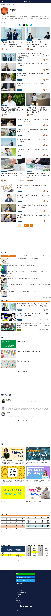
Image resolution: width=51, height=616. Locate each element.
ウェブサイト (3, 22)
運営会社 (17, 585)
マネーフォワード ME (20, 602)
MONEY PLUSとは (19, 583)
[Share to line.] (27, 25)
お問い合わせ (18, 594)
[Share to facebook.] (20, 25)
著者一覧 (8, 4)
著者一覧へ (25, 420)
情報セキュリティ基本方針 (21, 588)
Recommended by (45, 297)
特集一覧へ (25, 371)
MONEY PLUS (3, 4)
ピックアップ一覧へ (25, 334)
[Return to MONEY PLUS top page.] (25, 1)
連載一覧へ (25, 508)
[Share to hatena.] (31, 25)
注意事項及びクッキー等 (21, 592)
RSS (16, 598)
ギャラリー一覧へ (25, 560)
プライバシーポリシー (20, 590)
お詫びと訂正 (18, 600)
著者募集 (17, 596)
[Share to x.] (24, 25)
